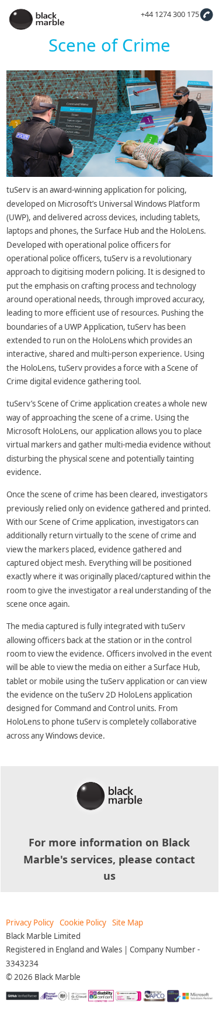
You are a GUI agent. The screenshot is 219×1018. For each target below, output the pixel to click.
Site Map (127, 922)
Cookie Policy (83, 922)
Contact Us (206, 14)
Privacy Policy (30, 922)
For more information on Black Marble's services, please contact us (109, 859)
